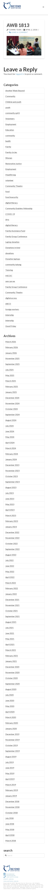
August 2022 (10, 555)
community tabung (13, 264)
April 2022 (9, 577)
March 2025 (10, 381)
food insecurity (11, 197)
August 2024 (10, 420)
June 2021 (9, 633)
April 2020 (9, 712)
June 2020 (9, 700)
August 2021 (10, 622)
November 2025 (12, 358)
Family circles (11, 152)
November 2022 (12, 538)
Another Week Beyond (15, 90)
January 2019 (11, 796)
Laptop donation (12, 242)
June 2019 (9, 768)
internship (9, 315)
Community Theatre (13, 186)
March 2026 (10, 341)
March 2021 (10, 650)
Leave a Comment (19, 32)
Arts (7, 219)
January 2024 (11, 459)
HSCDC (8, 275)
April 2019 (9, 779)
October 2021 (11, 611)
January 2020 (11, 728)
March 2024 (10, 448)
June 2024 (9, 431)
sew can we (10, 281)
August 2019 (10, 756)
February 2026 (11, 347)
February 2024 (11, 454)
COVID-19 (10, 214)
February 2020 (11, 723)
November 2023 (12, 470)
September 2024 (12, 414)
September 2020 (12, 684)
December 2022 (12, 532)
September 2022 (12, 549)
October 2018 (11, 813)
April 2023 (9, 510)
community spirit (12, 113)
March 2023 (10, 515)
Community (10, 96)
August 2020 (10, 689)
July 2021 (9, 627)
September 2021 (12, 616)
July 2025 (9, 370)
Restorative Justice (13, 163)
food (7, 191)
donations (9, 253)
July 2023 (9, 493)
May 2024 (9, 437)
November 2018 (12, 807)
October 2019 (11, 745)
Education (9, 130)
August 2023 (10, 487)
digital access (11, 298)
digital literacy (11, 203)
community (10, 135)
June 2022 (9, 566)
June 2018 (9, 824)
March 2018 (10, 840)
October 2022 (11, 543)
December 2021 (12, 599)
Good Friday (10, 326)
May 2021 (9, 639)
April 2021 (9, 644)
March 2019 (10, 784)
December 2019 (12, 734)
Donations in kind (12, 247)
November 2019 (12, 740)
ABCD (8, 304)
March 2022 (10, 583)
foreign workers (12, 309)
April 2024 (9, 442)
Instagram (11, 875)
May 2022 (9, 571)
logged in (20, 74)
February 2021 (11, 656)
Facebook (10, 874)
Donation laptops (12, 259)
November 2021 (12, 605)
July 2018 (9, 818)
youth (7, 107)
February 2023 (11, 521)
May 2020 (9, 706)
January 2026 (11, 353)
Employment (10, 124)
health (8, 141)
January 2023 (11, 527)
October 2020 (11, 678)
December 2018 (12, 801)
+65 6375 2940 (12, 877)
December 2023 (12, 465)
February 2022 (11, 588)
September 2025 (12, 364)
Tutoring (9, 270)
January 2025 (11, 392)
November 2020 (12, 672)
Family (8, 146)
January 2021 (11, 661)
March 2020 (10, 717)
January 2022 (11, 594)
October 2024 (11, 409)
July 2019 (9, 762)
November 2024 (12, 403)
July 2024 (9, 426)
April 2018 (9, 835)
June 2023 (9, 498)
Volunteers (10, 118)
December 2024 (12, 398)
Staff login (9, 879)
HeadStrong (10, 175)
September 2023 (12, 482)
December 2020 (12, 667)
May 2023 (9, 504)
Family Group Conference (16, 236)
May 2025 (9, 375)
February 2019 (11, 790)
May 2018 (9, 829)
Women (8, 158)
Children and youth (13, 102)
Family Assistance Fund (15, 231)
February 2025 (11, 386)
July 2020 (9, 695)
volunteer (9, 180)
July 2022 (9, 560)
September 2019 (12, 751)
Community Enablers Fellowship (18, 208)
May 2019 (9, 773)
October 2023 (11, 476)
